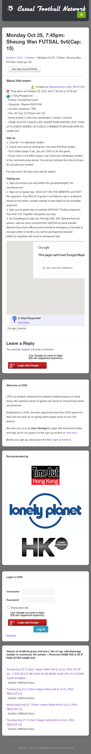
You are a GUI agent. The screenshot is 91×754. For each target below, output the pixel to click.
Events (10, 57)
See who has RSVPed (24, 69)
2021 (20, 57)
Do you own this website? (58, 267)
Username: (13, 591)
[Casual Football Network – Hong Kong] (46, 10)
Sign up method (61, 439)
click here (71, 432)
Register (11, 636)
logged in (26, 349)
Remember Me (19, 608)
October (30, 57)
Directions (24, 322)
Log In (41, 629)
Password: (12, 600)
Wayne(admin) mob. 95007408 (67, 86)
